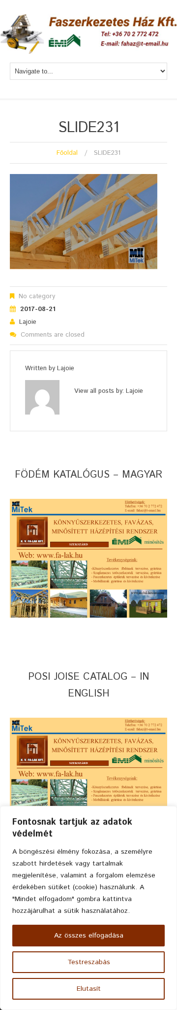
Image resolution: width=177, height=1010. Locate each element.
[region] (88, 908)
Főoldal (67, 153)
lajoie (27, 322)
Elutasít (89, 989)
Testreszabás (88, 962)
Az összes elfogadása (88, 935)
